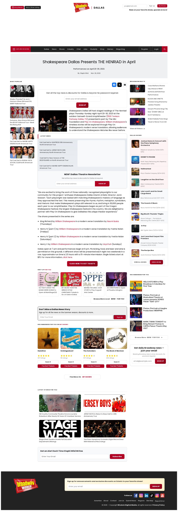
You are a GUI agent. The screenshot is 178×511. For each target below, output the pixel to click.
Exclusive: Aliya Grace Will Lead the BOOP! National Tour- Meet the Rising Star (22, 117)
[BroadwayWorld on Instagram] (141, 495)
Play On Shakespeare (94, 121)
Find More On (81, 377)
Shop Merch (18, 7)
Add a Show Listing (32, 7)
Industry (70, 49)
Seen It (48, 362)
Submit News (131, 501)
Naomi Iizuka (113, 221)
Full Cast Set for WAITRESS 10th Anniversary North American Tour (56, 143)
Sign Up (82, 105)
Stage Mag (120, 49)
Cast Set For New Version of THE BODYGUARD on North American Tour (54, 159)
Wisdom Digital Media (127, 505)
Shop (102, 49)
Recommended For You (139, 275)
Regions (141, 501)
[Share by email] (125, 85)
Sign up (160, 361)
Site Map (149, 501)
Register (144, 49)
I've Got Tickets (48, 366)
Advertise (98, 501)
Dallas (46, 49)
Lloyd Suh (107, 244)
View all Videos (136, 128)
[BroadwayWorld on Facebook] (136, 495)
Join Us (121, 501)
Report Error (160, 501)
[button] (164, 49)
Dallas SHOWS (136, 135)
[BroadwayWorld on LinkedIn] (146, 495)
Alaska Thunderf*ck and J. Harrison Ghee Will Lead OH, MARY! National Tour (21, 95)
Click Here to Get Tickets (82, 263)
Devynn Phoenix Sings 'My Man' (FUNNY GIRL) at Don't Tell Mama (158, 112)
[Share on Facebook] (114, 85)
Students (93, 49)
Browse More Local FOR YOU (109, 299)
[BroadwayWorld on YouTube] (162, 495)
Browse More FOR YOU (147, 337)
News (54, 49)
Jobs (85, 49)
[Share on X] (119, 85)
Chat (79, 49)
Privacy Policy (158, 505)
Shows (62, 49)
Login (156, 49)
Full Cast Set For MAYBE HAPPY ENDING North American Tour (21, 137)
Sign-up (152, 6)
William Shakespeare (115, 121)
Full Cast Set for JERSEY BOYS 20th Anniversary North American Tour (53, 151)
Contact (113, 501)
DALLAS (99, 7)
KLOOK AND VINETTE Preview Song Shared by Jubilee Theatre (157, 102)
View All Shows (140, 262)
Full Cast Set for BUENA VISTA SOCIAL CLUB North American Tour (21, 157)
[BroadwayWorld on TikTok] (152, 495)
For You (47, 270)
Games (110, 49)
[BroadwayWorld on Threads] (157, 495)
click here (67, 257)
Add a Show (156, 262)
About (106, 501)
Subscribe (117, 456)
